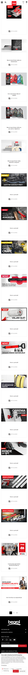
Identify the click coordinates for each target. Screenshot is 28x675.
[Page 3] (17, 612)
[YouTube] (14, 639)
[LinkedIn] (10, 639)
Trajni (12, 668)
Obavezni (6, 668)
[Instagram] (6, 639)
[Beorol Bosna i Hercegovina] (14, 2)
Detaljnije (14, 31)
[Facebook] (2, 639)
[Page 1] (14, 612)
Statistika (19, 668)
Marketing (6, 670)
